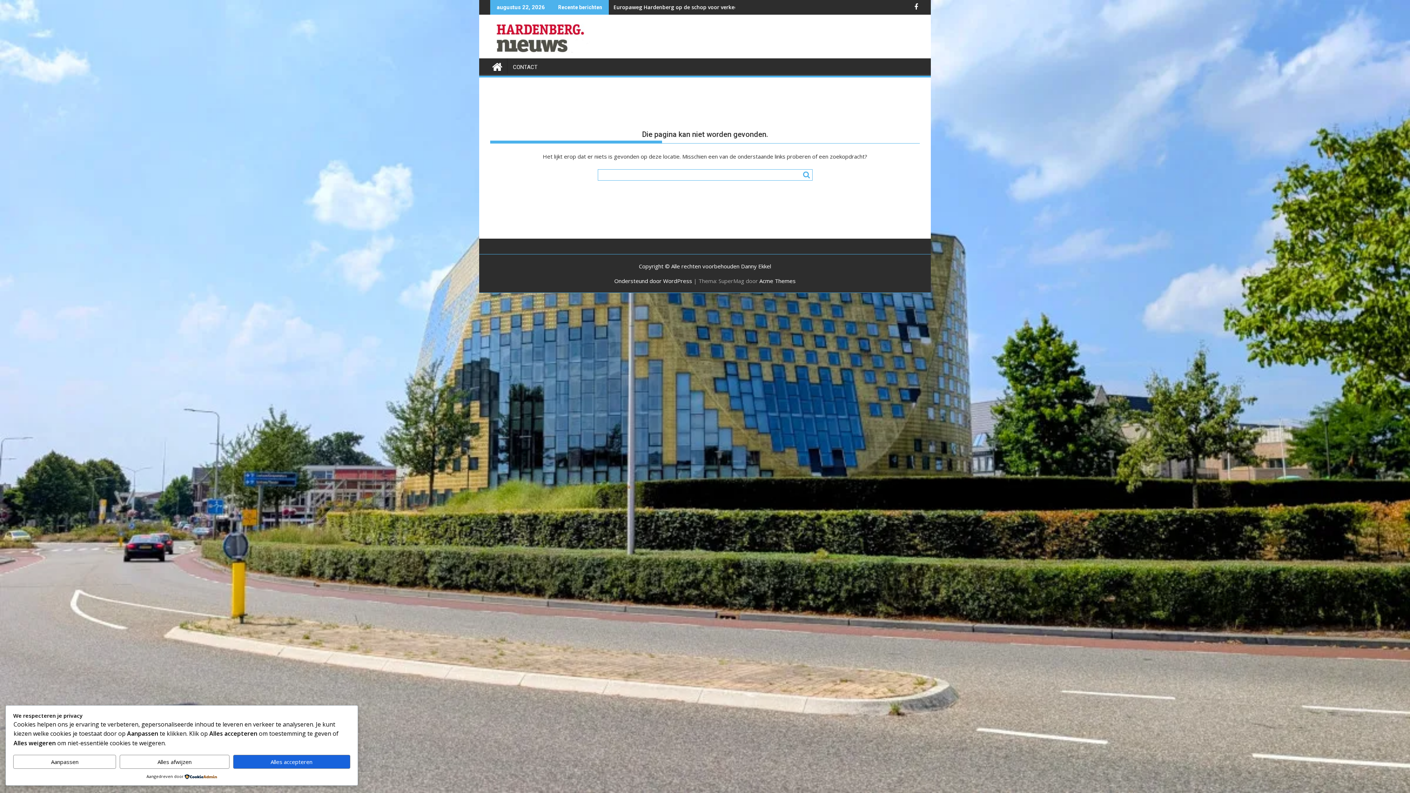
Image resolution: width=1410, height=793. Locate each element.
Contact (525, 67)
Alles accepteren (291, 761)
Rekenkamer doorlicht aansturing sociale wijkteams (681, 7)
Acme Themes (777, 281)
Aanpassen (65, 761)
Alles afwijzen (175, 761)
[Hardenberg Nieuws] (497, 66)
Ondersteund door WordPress (653, 281)
